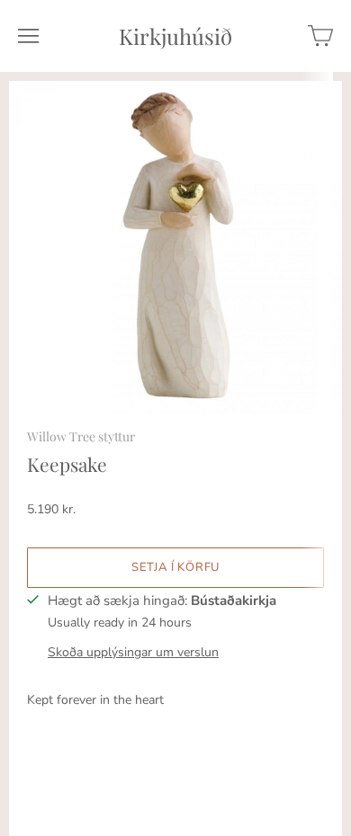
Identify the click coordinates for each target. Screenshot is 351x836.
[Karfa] (320, 36)
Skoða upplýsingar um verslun (133, 652)
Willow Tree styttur (81, 436)
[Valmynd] (28, 36)
